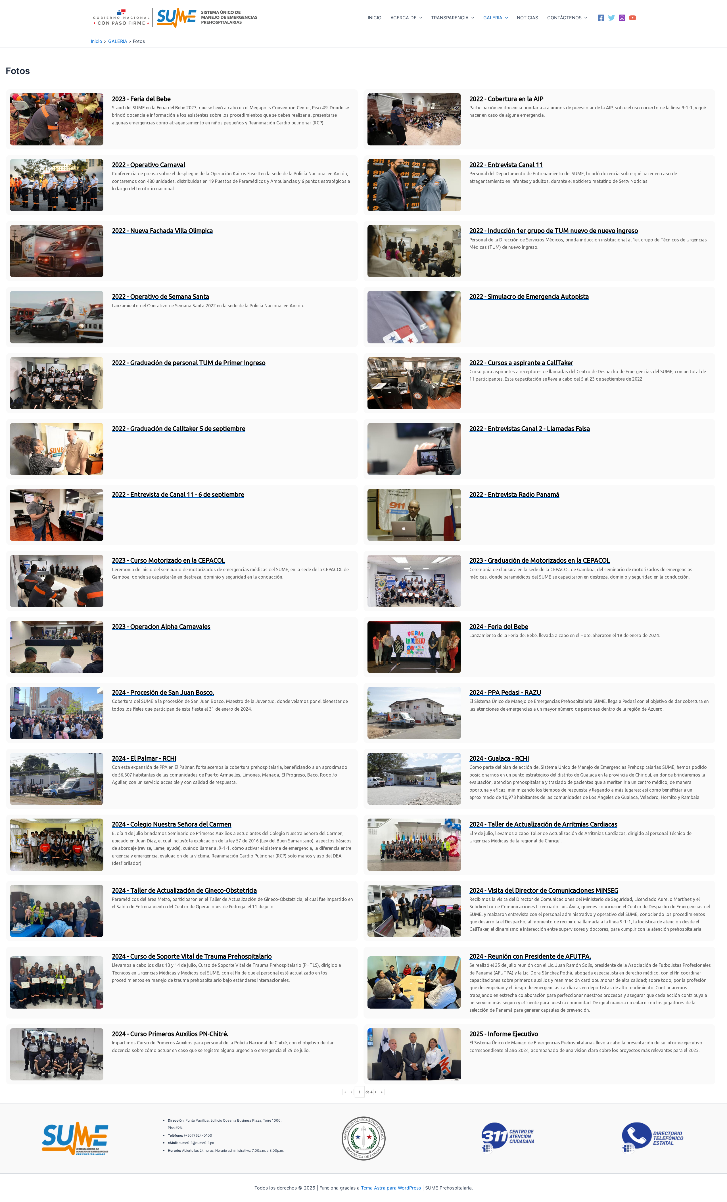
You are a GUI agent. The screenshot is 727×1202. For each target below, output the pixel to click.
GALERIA (492, 17)
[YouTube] (632, 17)
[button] (419, 17)
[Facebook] (601, 17)
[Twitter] (611, 17)
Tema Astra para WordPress (391, 1188)
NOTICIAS (527, 17)
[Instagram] (622, 17)
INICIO (374, 17)
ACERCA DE (403, 17)
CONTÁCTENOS (564, 17)
